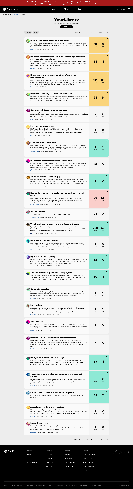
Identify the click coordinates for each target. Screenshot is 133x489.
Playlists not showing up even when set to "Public (52, 94)
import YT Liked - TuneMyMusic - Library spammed (53, 337)
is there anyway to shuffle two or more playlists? (52, 392)
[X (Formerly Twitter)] (121, 452)
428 (100, 32)
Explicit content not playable (43, 142)
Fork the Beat (36, 305)
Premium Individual (89, 454)
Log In (123, 9)
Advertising (49, 462)
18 (87, 32)
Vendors (48, 471)
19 (91, 32)
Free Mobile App (70, 462)
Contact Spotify (69, 467)
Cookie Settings (40, 485)
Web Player (68, 458)
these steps (78, 4)
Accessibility (60, 485)
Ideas (79, 9)
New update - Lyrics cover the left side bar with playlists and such (57, 194)
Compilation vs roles (39, 289)
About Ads (51, 485)
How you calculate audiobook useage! (47, 358)
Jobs (28, 458)
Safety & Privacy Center (16, 485)
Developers (49, 458)
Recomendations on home (42, 126)
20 (95, 32)
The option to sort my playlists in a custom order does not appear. (56, 375)
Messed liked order (39, 423)
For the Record (32, 462)
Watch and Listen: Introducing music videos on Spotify (54, 224)
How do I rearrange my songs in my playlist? (50, 40)
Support (67, 454)
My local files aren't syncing (42, 256)
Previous (77, 32)
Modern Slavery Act (71, 485)
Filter (35, 32)
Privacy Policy (29, 485)
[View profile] (28, 41)
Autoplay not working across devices (47, 407)
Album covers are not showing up (45, 177)
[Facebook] (126, 452)
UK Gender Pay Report (96, 485)
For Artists (49, 454)
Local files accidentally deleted (44, 240)
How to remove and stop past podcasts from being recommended (53, 76)
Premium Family (88, 462)
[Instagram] (115, 452)
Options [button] (27, 32)
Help (53, 9)
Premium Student (88, 467)
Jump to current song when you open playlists (51, 273)
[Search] (117, 9)
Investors (49, 467)
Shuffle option (36, 321)
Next (105, 32)
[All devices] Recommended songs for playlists (51, 160)
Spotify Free (87, 471)
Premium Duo (87, 458)
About (29, 454)
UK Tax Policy (83, 485)
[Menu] (128, 9)
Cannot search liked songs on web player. (48, 110)
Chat (66, 9)
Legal (5, 485)
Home (13, 14)
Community (12, 9)
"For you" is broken (39, 211)
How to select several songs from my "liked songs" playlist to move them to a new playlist (57, 57)
